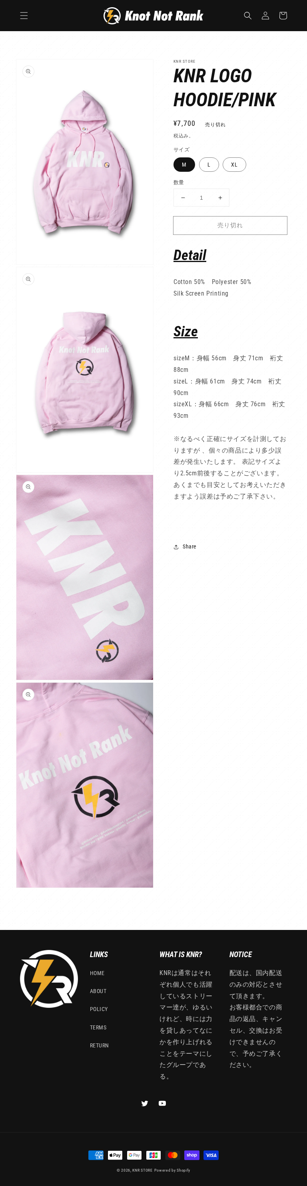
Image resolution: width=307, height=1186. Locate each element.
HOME (97, 973)
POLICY (99, 1009)
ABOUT (98, 991)
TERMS (98, 1027)
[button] (24, 15)
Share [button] (190, 546)
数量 (178, 182)
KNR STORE (142, 1170)
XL (234, 164)
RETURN (100, 1045)
